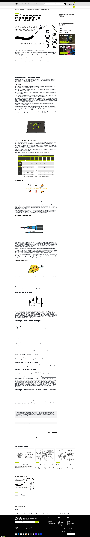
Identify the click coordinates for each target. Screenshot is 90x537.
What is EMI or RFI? (18, 197)
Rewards (62, 0)
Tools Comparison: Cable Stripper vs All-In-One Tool (66, 19)
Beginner (60, 30)
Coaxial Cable (32, 6)
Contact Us (73, 0)
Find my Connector (64, 52)
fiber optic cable (35, 52)
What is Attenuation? (18, 142)
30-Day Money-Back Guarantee (67, 513)
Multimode (70, 30)
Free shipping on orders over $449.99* (21, 0)
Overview (60, 32)
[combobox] (54, 4)
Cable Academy (22, 9)
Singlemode (66, 32)
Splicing (36, 372)
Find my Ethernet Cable (64, 41)
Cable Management (59, 6)
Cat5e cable (44, 248)
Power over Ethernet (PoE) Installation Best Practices (66, 15)
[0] (74, 3)
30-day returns (31, 0)
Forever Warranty (53, 513)
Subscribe (36, 521)
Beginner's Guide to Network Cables (22, 464)
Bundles (68, 6)
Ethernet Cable (23, 6)
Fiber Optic (40, 6)
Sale (74, 6)
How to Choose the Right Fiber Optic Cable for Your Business (66, 24)
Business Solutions (68, 0)
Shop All (16, 6)
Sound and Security (49, 6)
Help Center (58, 0)
